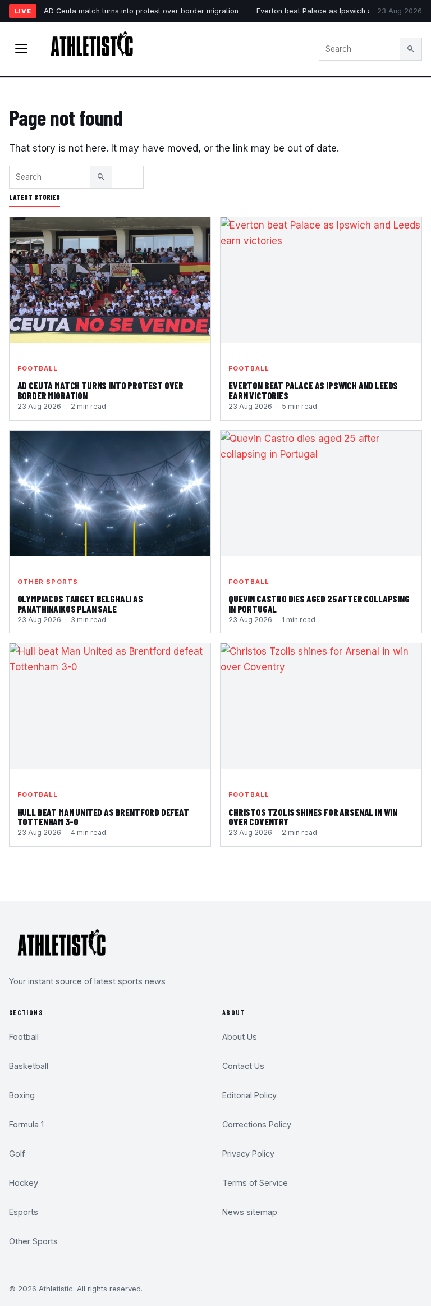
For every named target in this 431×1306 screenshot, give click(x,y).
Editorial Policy (249, 1095)
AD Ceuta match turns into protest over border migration (141, 11)
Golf (17, 1153)
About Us (239, 1037)
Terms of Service (255, 1183)
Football (37, 368)
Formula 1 (26, 1124)
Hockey (23, 1183)
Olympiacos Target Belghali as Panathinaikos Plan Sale (80, 603)
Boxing (22, 1095)
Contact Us (243, 1066)
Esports (23, 1212)
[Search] (410, 49)
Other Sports (47, 582)
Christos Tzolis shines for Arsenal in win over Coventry (312, 817)
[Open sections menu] (21, 48)
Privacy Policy (248, 1153)
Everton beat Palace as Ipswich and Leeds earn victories (313, 390)
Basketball (28, 1066)
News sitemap (249, 1212)
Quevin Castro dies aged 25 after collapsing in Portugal (319, 603)
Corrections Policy (256, 1124)
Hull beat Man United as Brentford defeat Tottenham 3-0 (103, 817)
